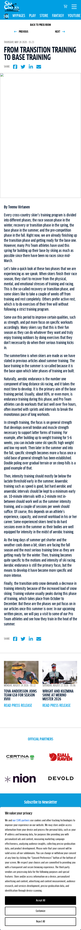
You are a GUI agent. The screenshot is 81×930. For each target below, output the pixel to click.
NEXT (58, 31)
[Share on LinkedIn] (31, 66)
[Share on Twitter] (23, 66)
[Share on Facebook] (15, 66)
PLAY (32, 16)
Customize (40, 911)
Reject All (40, 921)
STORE (44, 16)
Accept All (40, 900)
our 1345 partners (21, 820)
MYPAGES (19, 16)
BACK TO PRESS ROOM (40, 25)
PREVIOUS (23, 31)
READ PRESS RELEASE (18, 706)
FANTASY (58, 16)
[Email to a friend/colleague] (39, 66)
